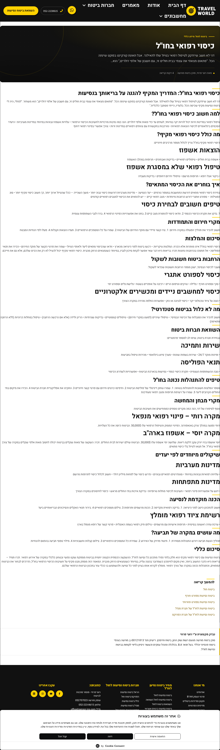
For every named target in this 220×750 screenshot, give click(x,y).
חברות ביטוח (101, 5)
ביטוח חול (208, 589)
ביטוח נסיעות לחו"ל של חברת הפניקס (193, 615)
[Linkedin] (34, 693)
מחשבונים (175, 16)
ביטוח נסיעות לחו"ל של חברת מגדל (194, 608)
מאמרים (130, 5)
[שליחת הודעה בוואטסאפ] (72, 10)
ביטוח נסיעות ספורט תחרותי (198, 602)
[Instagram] (42, 693)
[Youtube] (51, 693)
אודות (154, 5)
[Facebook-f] (59, 693)
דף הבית (177, 5)
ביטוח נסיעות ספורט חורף (199, 596)
